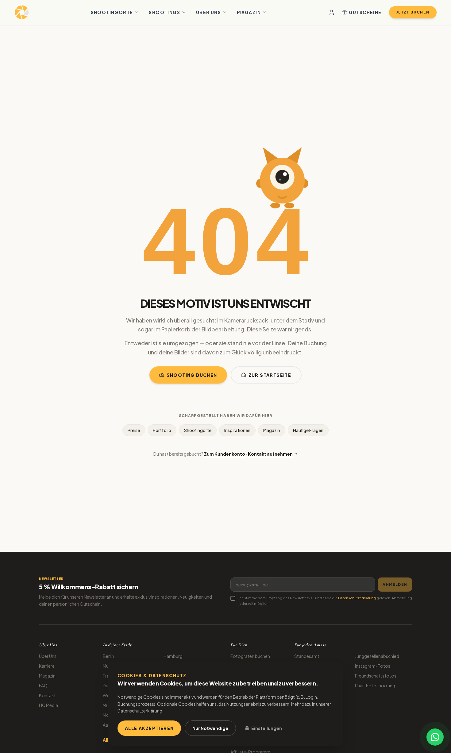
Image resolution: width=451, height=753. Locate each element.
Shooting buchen (192, 375)
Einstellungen (266, 728)
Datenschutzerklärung (357, 598)
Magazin (249, 12)
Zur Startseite (270, 375)
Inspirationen (237, 430)
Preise (134, 430)
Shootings (164, 12)
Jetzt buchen (412, 12)
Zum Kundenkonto (224, 454)
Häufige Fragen (308, 430)
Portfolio (162, 430)
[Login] (332, 12)
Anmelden (395, 584)
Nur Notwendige (210, 728)
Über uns (208, 12)
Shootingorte (112, 12)
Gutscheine (365, 12)
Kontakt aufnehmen (270, 454)
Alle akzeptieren (149, 728)
